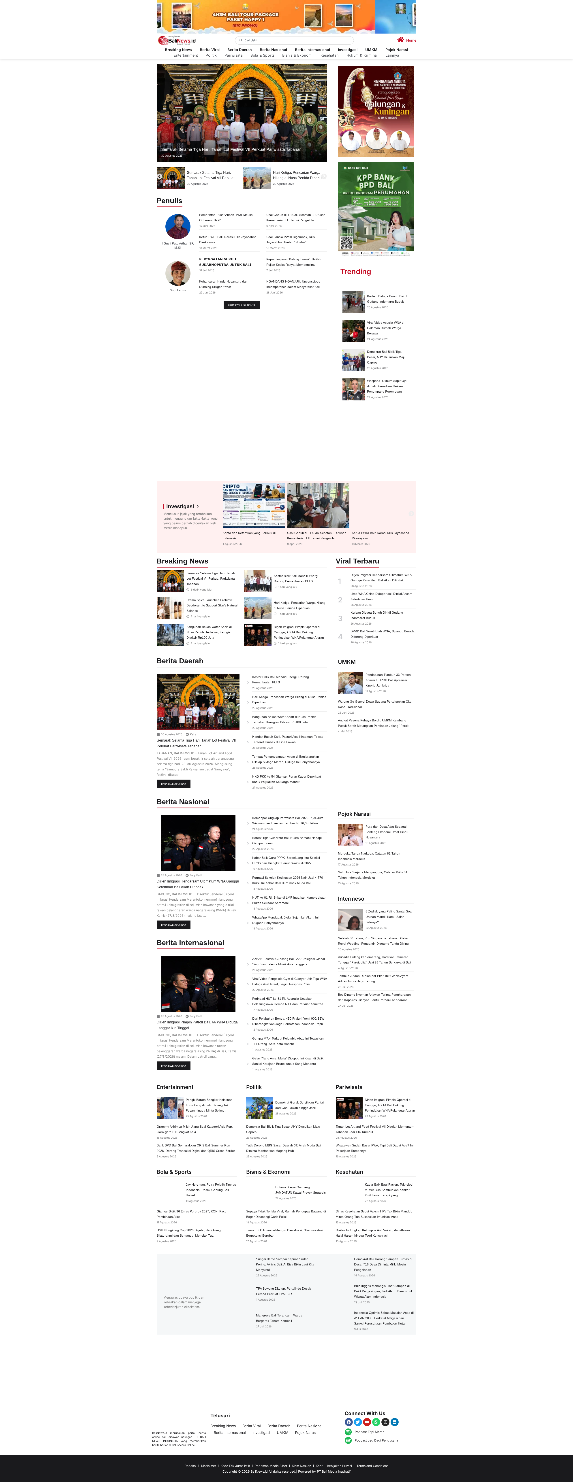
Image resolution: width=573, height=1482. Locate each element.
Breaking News (178, 49)
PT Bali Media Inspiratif (334, 1471)
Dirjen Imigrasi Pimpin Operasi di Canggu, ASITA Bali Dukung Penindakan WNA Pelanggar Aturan (299, 632)
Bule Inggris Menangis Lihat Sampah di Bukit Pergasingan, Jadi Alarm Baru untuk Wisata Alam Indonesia (383, 1291)
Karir (319, 1466)
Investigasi (347, 49)
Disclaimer (208, 1466)
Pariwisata (233, 55)
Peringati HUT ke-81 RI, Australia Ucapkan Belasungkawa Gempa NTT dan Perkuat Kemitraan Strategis (288, 1004)
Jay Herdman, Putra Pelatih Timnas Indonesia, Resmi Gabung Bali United (211, 1190)
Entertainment (186, 55)
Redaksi (190, 1466)
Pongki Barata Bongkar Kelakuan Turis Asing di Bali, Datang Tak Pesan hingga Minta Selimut (209, 1105)
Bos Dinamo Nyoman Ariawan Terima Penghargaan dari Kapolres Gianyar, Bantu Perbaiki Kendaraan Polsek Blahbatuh (374, 1000)
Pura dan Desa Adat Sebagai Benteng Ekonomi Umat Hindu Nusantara (387, 832)
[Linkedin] (395, 1422)
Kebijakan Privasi (339, 1466)
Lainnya (392, 55)
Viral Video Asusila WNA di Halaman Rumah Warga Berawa (385, 328)
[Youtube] (367, 1422)
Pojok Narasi (396, 49)
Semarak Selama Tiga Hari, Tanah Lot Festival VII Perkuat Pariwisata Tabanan (231, 149)
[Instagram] (385, 1422)
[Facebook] (349, 1422)
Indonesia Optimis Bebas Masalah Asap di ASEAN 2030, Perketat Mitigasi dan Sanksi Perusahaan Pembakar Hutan (384, 1318)
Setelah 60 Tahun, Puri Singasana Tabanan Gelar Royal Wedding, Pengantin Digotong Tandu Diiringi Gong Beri (373, 943)
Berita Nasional (273, 49)
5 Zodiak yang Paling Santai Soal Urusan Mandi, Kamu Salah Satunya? (389, 917)
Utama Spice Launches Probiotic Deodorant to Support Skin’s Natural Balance (211, 605)
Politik (211, 55)
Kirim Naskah (301, 1466)
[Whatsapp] (376, 1422)
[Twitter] (358, 1422)
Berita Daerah (239, 49)
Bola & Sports (262, 55)
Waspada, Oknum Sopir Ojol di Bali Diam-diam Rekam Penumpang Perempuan (387, 386)
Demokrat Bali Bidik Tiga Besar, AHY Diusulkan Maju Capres (386, 357)
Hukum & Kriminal (362, 55)
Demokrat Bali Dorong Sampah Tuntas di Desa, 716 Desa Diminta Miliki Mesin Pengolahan (383, 1264)
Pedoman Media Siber (271, 1466)
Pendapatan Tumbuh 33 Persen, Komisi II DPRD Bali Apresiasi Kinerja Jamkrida (389, 680)
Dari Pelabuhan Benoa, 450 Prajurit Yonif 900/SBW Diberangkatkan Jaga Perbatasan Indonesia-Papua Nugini (288, 1024)
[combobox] (294, 40)
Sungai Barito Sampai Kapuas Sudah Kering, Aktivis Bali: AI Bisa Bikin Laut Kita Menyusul (285, 1264)
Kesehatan (330, 55)
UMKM (371, 49)
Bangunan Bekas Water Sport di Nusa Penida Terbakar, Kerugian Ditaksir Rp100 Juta (299, 178)
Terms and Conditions (372, 1466)
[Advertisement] (376, 443)
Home (411, 40)
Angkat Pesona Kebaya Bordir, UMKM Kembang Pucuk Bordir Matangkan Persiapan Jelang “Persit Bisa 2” (373, 726)
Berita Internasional (312, 49)
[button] (159, 176)
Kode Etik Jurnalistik (235, 1466)
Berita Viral (210, 49)
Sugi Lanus (178, 290)
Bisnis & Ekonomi (297, 55)
